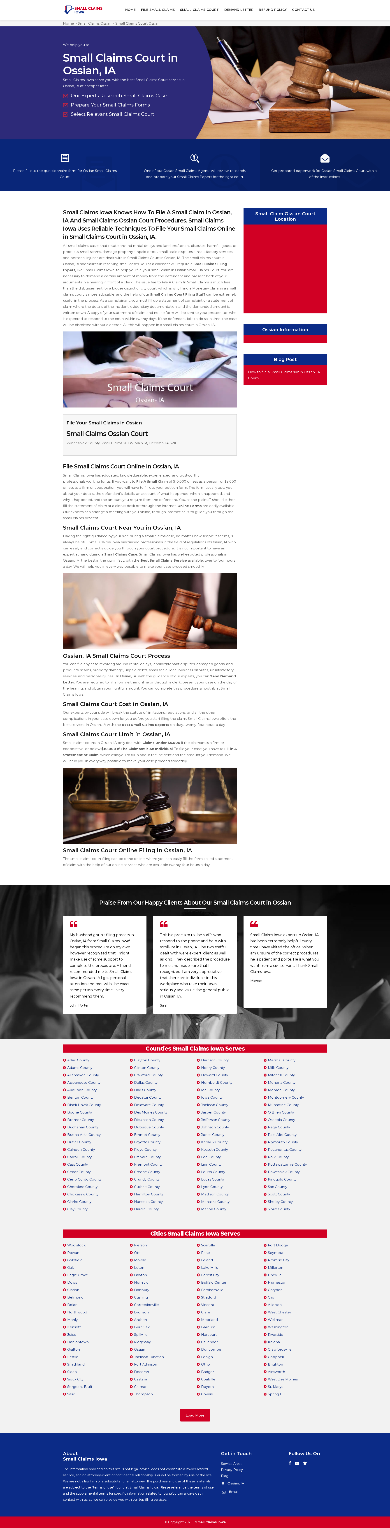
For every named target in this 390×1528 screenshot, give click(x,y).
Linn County (211, 1164)
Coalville (208, 1379)
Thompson (143, 1394)
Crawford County (148, 1075)
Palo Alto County (282, 1134)
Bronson (141, 1312)
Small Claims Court (199, 10)
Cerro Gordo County (84, 1179)
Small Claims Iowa (210, 1522)
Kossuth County (214, 1149)
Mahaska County (215, 1201)
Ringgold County (282, 1179)
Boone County (79, 1112)
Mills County (278, 1067)
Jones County (212, 1134)
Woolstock (76, 1245)
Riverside (275, 1334)
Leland (207, 1260)
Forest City (210, 1275)
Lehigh (207, 1357)
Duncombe (211, 1349)
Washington (278, 1327)
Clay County (77, 1209)
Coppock (276, 1357)
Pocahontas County (285, 1149)
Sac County (277, 1187)
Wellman (275, 1319)
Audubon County (82, 1090)
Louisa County (213, 1172)
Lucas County (212, 1179)
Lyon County (212, 1187)
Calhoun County (81, 1149)
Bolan (72, 1305)
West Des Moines (283, 1379)
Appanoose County (83, 1082)
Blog (224, 1476)
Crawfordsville (280, 1349)
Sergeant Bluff (79, 1386)
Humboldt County (216, 1082)
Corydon (275, 1290)
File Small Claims (158, 10)
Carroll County (79, 1157)
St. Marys (275, 1386)
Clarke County (79, 1201)
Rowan (73, 1252)
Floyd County (145, 1149)
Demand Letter (239, 10)
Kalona (274, 1342)
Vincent (207, 1305)
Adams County (79, 1067)
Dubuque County (149, 1127)
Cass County (77, 1164)
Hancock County (148, 1201)
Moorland (209, 1319)
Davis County (145, 1090)
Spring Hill (276, 1394)
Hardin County (146, 1209)
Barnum (208, 1327)
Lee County (211, 1157)
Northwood (77, 1312)
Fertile (72, 1357)
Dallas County (146, 1082)
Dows (72, 1282)
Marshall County (281, 1060)
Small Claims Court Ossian (137, 23)
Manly (72, 1319)
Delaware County (149, 1105)
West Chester (279, 1312)
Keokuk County (214, 1142)
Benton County (80, 1097)
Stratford (208, 1297)
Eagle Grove (77, 1275)
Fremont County (148, 1164)
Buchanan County (82, 1127)
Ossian (139, 1349)
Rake (205, 1252)
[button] (193, 1024)
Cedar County (79, 1172)
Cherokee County (82, 1187)
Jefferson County (215, 1120)
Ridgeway (142, 1342)
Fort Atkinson (145, 1364)
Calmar (140, 1386)
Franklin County (147, 1157)
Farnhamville (212, 1290)
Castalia (140, 1379)
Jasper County (213, 1112)
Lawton (140, 1275)
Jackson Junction (149, 1357)
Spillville (141, 1334)
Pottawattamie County (287, 1164)
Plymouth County (283, 1142)
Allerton (275, 1305)
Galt (70, 1267)
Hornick (141, 1282)
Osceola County (281, 1120)
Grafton (73, 1349)
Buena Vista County (84, 1134)
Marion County (213, 1209)
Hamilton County (148, 1194)
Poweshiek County (284, 1172)
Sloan (72, 1372)
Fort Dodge (278, 1245)
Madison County (215, 1194)
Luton (139, 1267)
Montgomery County (286, 1097)
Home (130, 10)
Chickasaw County (82, 1194)
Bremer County (80, 1120)
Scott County (279, 1194)
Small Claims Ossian (94, 23)
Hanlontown (78, 1342)
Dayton (207, 1386)
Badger (207, 1372)
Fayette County (147, 1142)
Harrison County (215, 1060)
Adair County (78, 1060)
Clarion (73, 1290)
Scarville (208, 1245)
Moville (140, 1260)
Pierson (140, 1245)
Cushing (141, 1297)
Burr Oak (142, 1327)
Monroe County (281, 1090)
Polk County (278, 1157)
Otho (205, 1364)
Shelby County (280, 1201)
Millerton (275, 1267)
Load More (195, 1415)
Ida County (210, 1090)
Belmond (75, 1297)
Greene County (147, 1172)
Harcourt (209, 1334)
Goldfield (75, 1260)
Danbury (141, 1290)
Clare (205, 1312)
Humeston (277, 1282)
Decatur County (147, 1097)
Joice (71, 1334)
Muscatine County (283, 1105)
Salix (71, 1394)
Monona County (281, 1082)
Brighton (275, 1364)
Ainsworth (276, 1372)
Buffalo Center (213, 1282)
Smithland (76, 1364)
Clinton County (146, 1067)
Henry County (213, 1067)
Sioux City (75, 1379)
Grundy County (147, 1179)
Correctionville (146, 1305)
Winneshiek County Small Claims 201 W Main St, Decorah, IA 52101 (123, 443)
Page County (279, 1127)
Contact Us (303, 10)
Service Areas (231, 1464)
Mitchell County (281, 1075)
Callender (209, 1342)
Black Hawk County (84, 1105)
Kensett (74, 1327)
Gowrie (207, 1394)
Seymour (275, 1252)
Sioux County (279, 1209)
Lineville (275, 1275)
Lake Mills (209, 1267)
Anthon (140, 1319)
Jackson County (214, 1105)
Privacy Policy (232, 1470)
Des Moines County (150, 1112)
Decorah (141, 1372)
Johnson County (215, 1127)
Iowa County (212, 1097)
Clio (271, 1297)
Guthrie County (147, 1187)
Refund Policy (273, 10)
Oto (137, 1252)
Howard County (214, 1075)
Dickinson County (149, 1120)
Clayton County (147, 1060)
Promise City (278, 1260)
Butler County (79, 1142)
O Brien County (281, 1112)
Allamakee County (83, 1075)
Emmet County (147, 1134)
